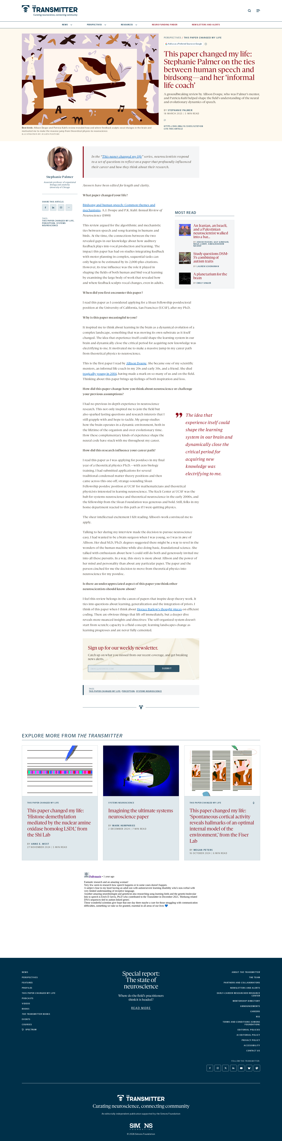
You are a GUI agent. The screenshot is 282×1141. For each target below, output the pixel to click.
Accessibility (252, 1045)
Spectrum (31, 1029)
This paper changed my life (203, 37)
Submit (167, 668)
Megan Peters (203, 850)
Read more (141, 1008)
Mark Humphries (123, 825)
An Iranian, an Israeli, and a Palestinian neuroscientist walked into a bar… (210, 231)
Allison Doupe (136, 363)
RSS (258, 1017)
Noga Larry (200, 244)
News (65, 25)
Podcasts (27, 998)
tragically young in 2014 (100, 374)
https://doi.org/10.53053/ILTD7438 (203, 126)
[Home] (141, 1098)
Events (26, 1019)
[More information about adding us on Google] (206, 44)
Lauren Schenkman (208, 266)
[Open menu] (258, 11)
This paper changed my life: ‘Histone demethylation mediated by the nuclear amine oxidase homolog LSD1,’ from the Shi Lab (59, 823)
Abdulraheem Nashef (208, 245)
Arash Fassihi (204, 242)
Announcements (250, 1006)
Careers (255, 1011)
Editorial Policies (249, 1030)
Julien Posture (50, 134)
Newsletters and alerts (245, 988)
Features (27, 983)
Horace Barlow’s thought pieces (159, 609)
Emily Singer (204, 283)
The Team (254, 977)
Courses (27, 1024)
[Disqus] (141, 912)
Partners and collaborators (242, 983)
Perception (48, 223)
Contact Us (253, 1051)
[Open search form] (249, 10)
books (36, 1014)
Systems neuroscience (54, 224)
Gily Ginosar (221, 242)
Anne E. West (40, 844)
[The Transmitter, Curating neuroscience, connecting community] (50, 10)
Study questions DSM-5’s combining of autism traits (210, 257)
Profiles (27, 988)
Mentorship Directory (246, 1001)
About (246, 972)
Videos (26, 1003)
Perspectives (94, 25)
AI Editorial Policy (248, 1035)
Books (26, 1009)
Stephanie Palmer (180, 110)
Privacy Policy (251, 1040)
